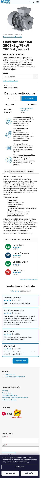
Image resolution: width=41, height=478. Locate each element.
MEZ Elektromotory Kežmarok (15, 377)
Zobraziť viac (20, 361)
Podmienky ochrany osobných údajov (15, 398)
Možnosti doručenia (10, 81)
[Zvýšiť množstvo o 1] (18, 98)
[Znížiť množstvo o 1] (8, 98)
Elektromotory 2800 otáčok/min (26, 109)
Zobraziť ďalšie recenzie (28, 279)
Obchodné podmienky (10, 395)
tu (28, 462)
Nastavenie (20, 467)
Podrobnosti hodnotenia (12, 37)
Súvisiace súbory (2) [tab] (18, 171)
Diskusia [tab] (30, 171)
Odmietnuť (10, 473)
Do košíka (30, 98)
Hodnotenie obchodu (20, 286)
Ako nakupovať (7, 393)
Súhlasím (29, 473)
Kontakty (5, 391)
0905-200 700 (10, 374)
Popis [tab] (7, 171)
